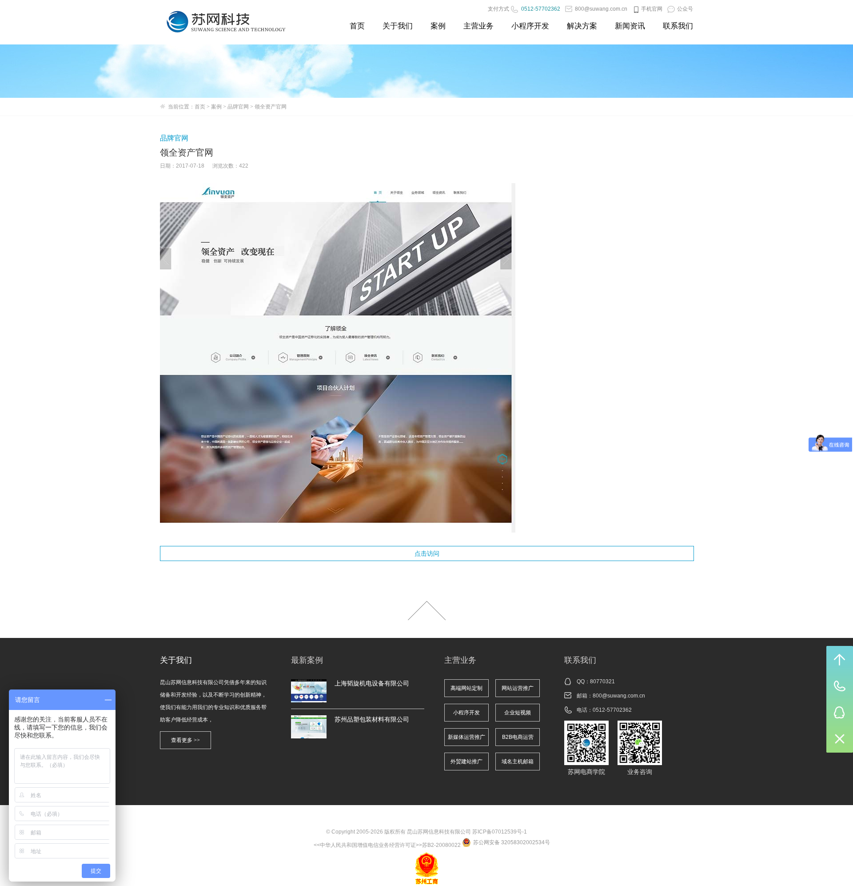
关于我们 (398, 26)
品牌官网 (238, 107)
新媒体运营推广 (466, 737)
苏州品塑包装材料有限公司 (372, 719)
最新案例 (307, 660)
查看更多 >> (185, 740)
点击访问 (427, 553)
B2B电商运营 (518, 737)
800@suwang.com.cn (619, 696)
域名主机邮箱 (518, 761)
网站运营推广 (518, 688)
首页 (357, 26)
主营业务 (478, 26)
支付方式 (498, 9)
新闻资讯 (630, 26)
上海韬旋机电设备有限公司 (372, 683)
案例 (438, 26)
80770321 (602, 681)
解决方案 (582, 26)
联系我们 (678, 26)
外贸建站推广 (466, 761)
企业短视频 (517, 713)
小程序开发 (530, 26)
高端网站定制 (466, 688)
